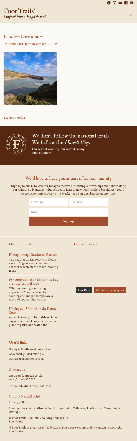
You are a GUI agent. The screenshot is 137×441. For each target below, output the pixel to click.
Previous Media (12, 117)
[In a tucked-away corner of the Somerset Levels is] (119, 279)
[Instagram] (114, 3)
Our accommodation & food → (28, 358)
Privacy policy (18, 402)
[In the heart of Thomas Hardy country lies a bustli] (82, 279)
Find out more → (43, 152)
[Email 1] (131, 3)
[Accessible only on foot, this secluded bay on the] (119, 268)
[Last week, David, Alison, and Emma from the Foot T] (82, 268)
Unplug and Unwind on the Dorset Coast (32, 311)
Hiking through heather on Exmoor (33, 255)
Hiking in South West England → (29, 349)
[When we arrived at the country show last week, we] (119, 257)
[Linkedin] (126, 3)
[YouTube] (120, 3)
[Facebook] (109, 3)
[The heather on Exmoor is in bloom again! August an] (101, 257)
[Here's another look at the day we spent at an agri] (82, 257)
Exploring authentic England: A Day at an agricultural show (33, 282)
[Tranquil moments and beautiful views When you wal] (101, 268)
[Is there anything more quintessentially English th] (101, 279)
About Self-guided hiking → (26, 354)
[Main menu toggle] (130, 14)
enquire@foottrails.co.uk (25, 375)
